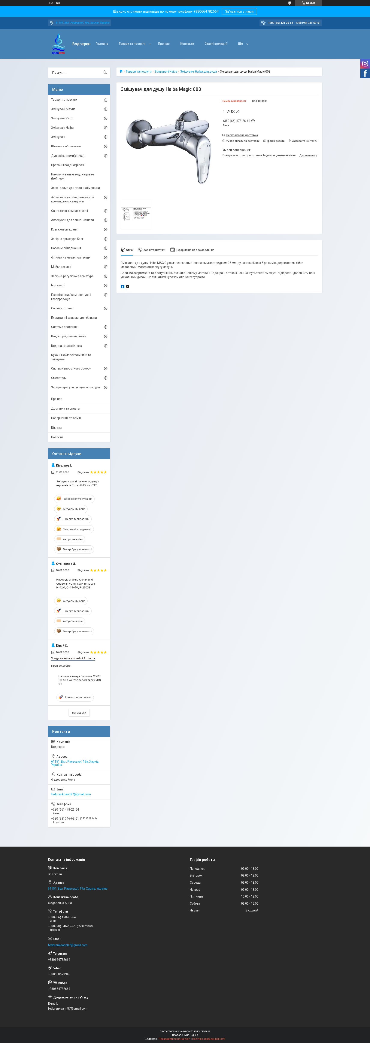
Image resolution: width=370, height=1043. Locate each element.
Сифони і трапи (62, 308)
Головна (102, 43)
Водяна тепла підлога (66, 345)
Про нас (164, 43)
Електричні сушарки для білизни (74, 317)
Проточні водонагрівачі (67, 165)
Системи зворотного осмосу (71, 368)
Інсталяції (58, 285)
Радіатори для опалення (68, 336)
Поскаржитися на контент (174, 1038)
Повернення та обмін (66, 418)
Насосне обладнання (66, 248)
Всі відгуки (79, 712)
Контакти (187, 43)
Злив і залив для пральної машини (75, 188)
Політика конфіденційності (208, 1038)
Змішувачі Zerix (62, 118)
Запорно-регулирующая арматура (75, 387)
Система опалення (64, 327)
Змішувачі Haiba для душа (198, 71)
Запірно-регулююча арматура (72, 276)
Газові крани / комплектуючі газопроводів (71, 297)
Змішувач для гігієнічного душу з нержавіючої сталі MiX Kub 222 (77, 483)
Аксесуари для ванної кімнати (72, 220)
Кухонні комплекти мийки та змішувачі (71, 357)
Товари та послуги (132, 43)
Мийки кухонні (61, 266)
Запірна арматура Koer (67, 239)
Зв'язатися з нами (239, 11)
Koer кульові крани (64, 229)
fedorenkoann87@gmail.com (71, 794)
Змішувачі (58, 137)
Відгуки (56, 427)
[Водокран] (58, 44)
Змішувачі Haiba (166, 71)
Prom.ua (205, 1031)
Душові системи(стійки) (68, 155)
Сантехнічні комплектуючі (69, 210)
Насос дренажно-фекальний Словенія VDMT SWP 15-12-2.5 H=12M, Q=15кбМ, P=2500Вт (75, 583)
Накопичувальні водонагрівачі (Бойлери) (72, 176)
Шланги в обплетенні (66, 146)
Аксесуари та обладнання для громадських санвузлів (72, 199)
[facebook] (122, 287)
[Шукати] (105, 72)
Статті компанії (216, 43)
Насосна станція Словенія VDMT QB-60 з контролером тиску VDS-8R (80, 680)
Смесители (59, 378)
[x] (127, 287)
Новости (57, 437)
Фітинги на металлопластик (70, 257)
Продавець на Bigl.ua (185, 1035)
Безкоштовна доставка (242, 135)
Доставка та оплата (65, 408)
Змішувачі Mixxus (63, 109)
